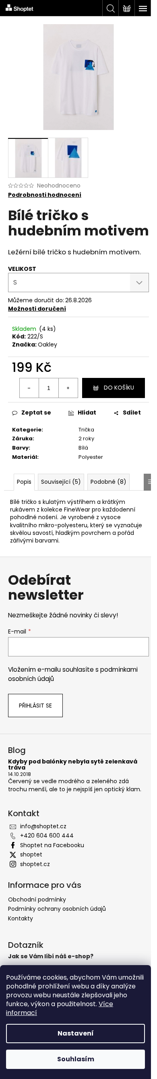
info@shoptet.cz (43, 826)
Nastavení (76, 1033)
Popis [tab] (24, 482)
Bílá (83, 448)
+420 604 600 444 (47, 835)
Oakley (47, 344)
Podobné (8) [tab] (108, 482)
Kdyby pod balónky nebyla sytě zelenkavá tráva (72, 765)
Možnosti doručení (37, 309)
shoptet (31, 854)
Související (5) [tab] (61, 482)
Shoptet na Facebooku (52, 845)
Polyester (90, 457)
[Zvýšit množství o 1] (68, 388)
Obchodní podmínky (37, 899)
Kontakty (20, 918)
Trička (86, 429)
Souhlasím (75, 1059)
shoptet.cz (35, 864)
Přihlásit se (35, 705)
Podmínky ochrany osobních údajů (57, 909)
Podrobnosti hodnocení (44, 195)
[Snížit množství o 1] (29, 388)
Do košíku (119, 388)
